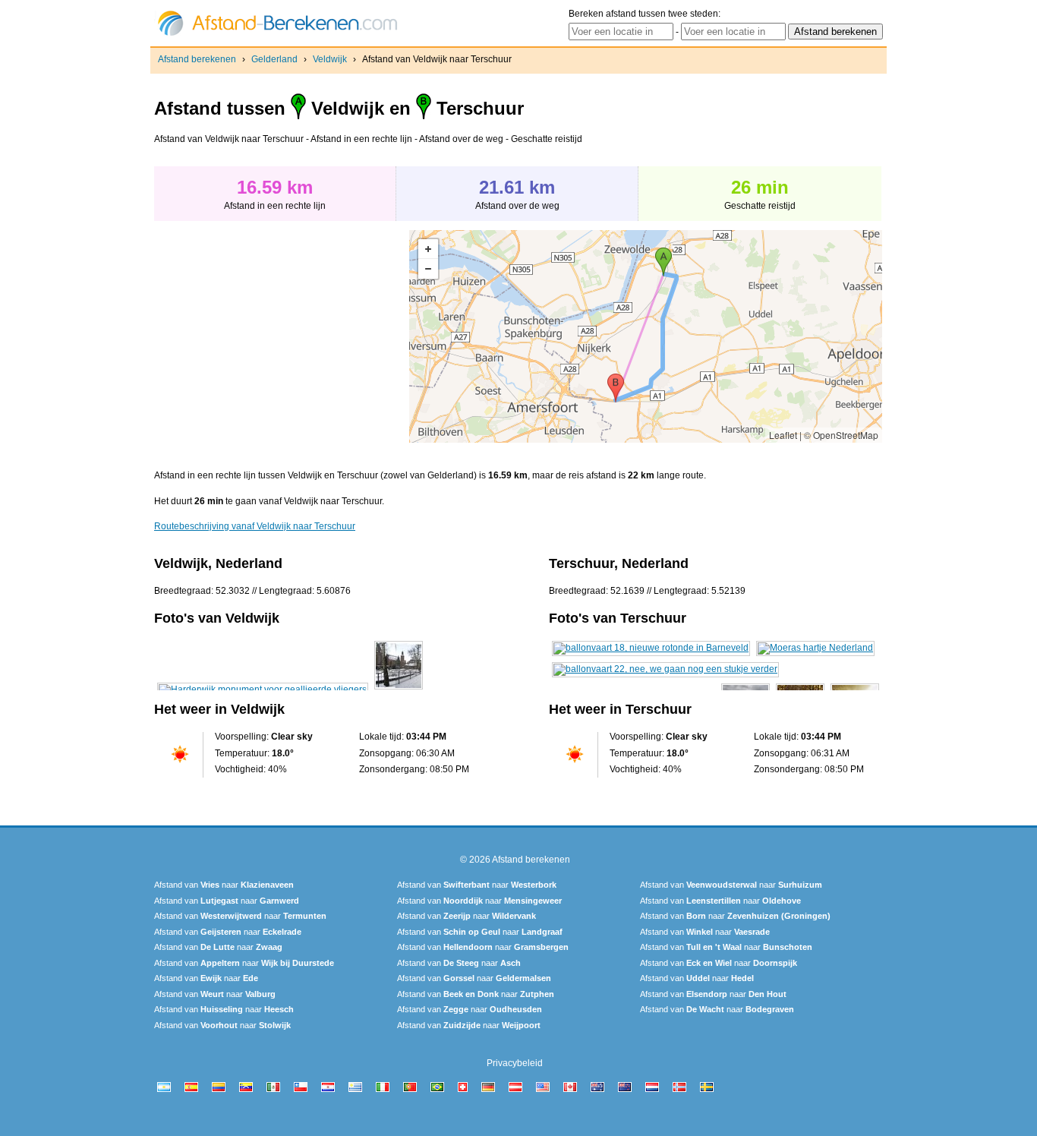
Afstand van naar (224, 884)
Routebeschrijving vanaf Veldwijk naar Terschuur (254, 526)
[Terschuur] (651, 647)
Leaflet (783, 434)
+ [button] (428, 249)
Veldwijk (330, 59)
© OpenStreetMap (841, 434)
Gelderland (274, 59)
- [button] (428, 269)
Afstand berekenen (197, 59)
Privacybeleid (515, 1063)
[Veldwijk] (262, 689)
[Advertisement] (281, 336)
